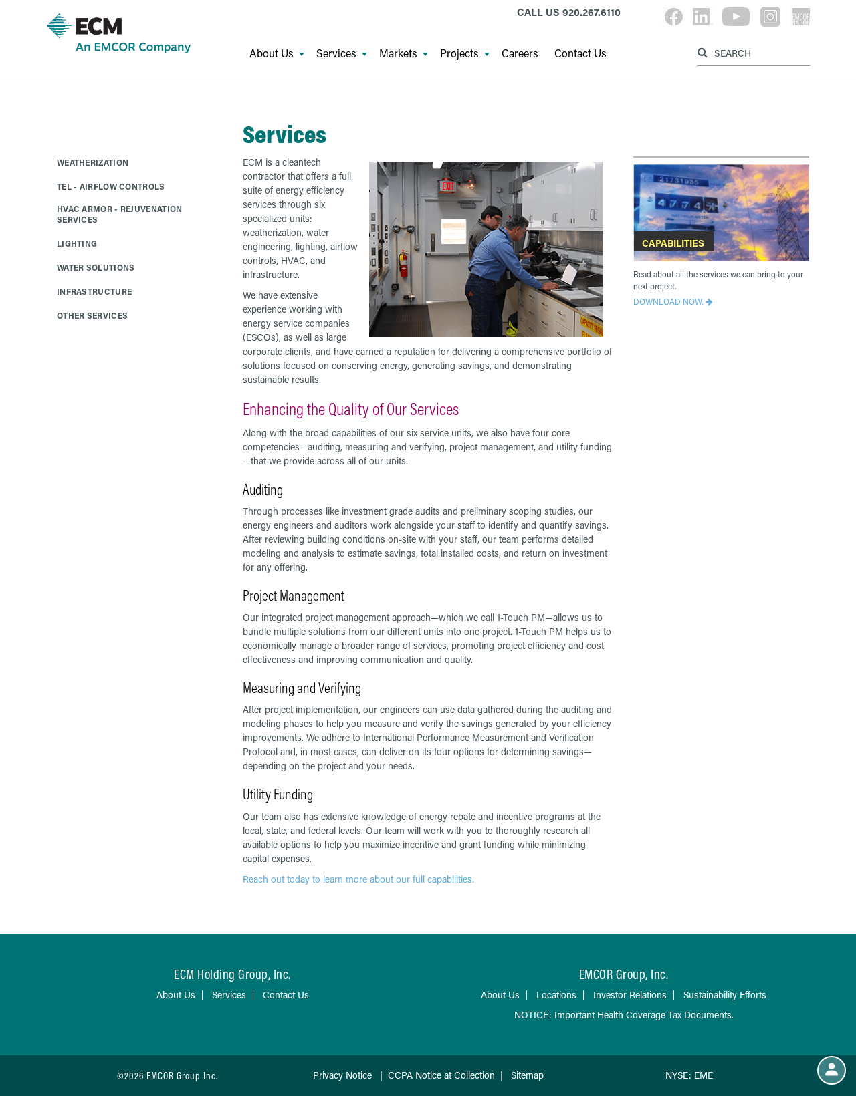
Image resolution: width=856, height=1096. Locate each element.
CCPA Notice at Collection (441, 1075)
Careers (520, 53)
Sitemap (527, 1075)
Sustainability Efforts (724, 994)
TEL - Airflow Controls (111, 186)
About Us (271, 53)
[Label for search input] (752, 52)
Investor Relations (630, 994)
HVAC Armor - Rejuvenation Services (120, 214)
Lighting (77, 243)
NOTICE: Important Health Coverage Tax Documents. (624, 1014)
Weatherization (92, 162)
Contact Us (580, 53)
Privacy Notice (342, 1075)
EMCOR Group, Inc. (624, 974)
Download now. (668, 301)
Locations (556, 994)
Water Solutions (96, 267)
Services (336, 53)
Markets (398, 53)
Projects (459, 53)
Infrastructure (94, 291)
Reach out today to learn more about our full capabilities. (360, 879)
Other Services (92, 315)
